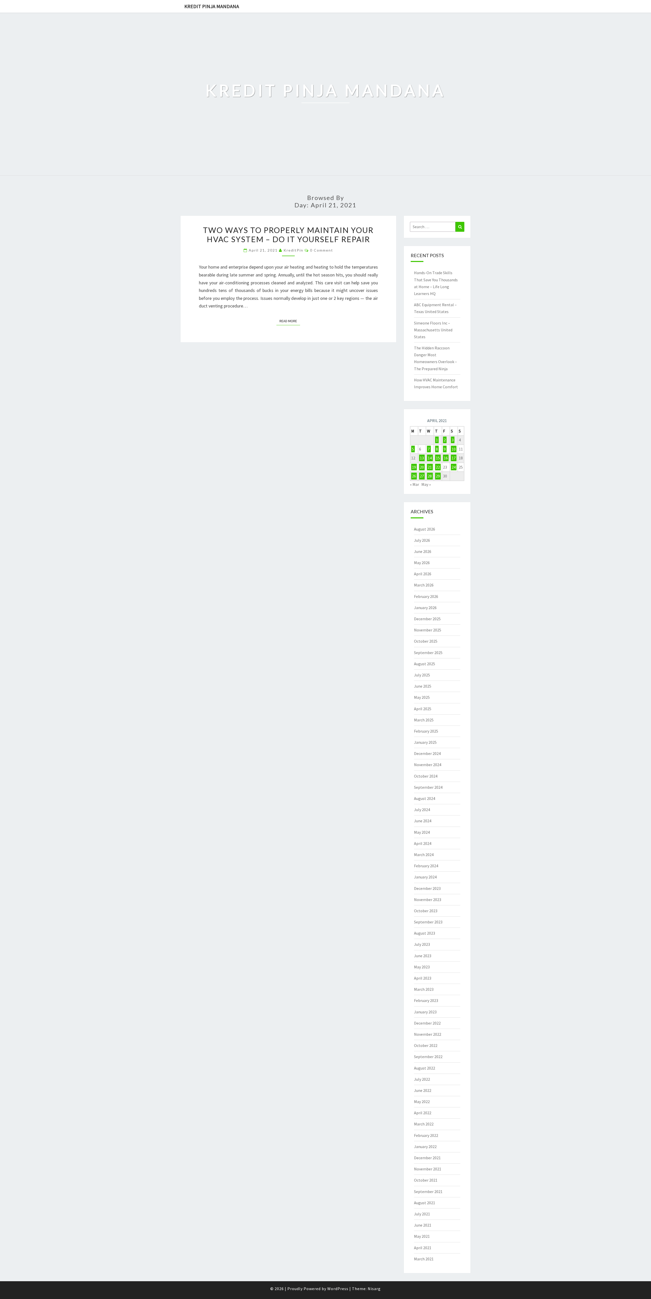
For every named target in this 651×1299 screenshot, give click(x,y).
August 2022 (424, 1068)
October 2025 (425, 641)
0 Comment (321, 250)
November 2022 (427, 1034)
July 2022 (422, 1079)
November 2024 (427, 764)
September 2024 (428, 787)
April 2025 (422, 708)
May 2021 (422, 1236)
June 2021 (422, 1225)
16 (446, 457)
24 (454, 467)
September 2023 (428, 921)
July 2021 (422, 1213)
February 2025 (426, 731)
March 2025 (424, 719)
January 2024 (425, 876)
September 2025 (428, 652)
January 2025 (425, 742)
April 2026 (422, 573)
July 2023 (422, 944)
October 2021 (425, 1180)
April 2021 (422, 1247)
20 (422, 467)
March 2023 (424, 989)
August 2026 (424, 529)
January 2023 (425, 1011)
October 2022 (425, 1045)
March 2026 (424, 584)
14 (430, 457)
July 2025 (422, 674)
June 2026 (422, 551)
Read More (289, 320)
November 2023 (427, 899)
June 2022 (422, 1090)
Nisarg (374, 1288)
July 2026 (422, 540)
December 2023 (427, 888)
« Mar (414, 484)
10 (454, 449)
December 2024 (427, 753)
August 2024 (424, 798)
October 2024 (425, 776)
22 (438, 467)
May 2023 (422, 966)
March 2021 (424, 1258)
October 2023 (425, 910)
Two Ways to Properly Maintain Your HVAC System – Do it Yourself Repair (288, 234)
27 (422, 475)
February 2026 (426, 596)
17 (454, 457)
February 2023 (426, 1000)
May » (426, 484)
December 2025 (427, 618)
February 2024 (426, 865)
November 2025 (427, 629)
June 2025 (422, 686)
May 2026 (422, 562)
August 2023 (424, 933)
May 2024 (422, 832)
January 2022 (425, 1146)
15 (438, 457)
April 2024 (422, 843)
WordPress (337, 1288)
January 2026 (425, 607)
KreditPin (293, 250)
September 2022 (428, 1056)
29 (438, 475)
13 (422, 457)
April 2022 (422, 1112)
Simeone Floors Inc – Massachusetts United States (433, 329)
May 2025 (422, 697)
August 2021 (424, 1202)
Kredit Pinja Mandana (211, 6)
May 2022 (422, 1101)
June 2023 (422, 955)
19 (414, 467)
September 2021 (428, 1191)
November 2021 (427, 1168)
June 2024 (422, 820)
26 (414, 475)
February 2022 (426, 1135)
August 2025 (424, 663)
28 (430, 475)
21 (430, 467)
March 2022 (424, 1123)
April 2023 (422, 978)
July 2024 (422, 809)
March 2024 (424, 854)
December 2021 (427, 1157)
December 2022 (427, 1023)
